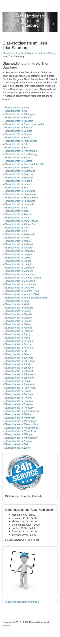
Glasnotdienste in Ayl (15, 110)
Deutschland (27, 53)
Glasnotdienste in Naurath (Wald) (22, 294)
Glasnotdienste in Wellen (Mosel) (21, 427)
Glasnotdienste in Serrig (17, 381)
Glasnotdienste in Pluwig (17, 334)
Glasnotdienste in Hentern (18, 184)
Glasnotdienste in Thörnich (18, 401)
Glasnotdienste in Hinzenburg (20, 194)
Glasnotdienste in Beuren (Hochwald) (24, 124)
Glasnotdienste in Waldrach (18, 414)
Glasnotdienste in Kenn (16, 227)
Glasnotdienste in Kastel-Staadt (21, 220)
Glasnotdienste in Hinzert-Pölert (21, 197)
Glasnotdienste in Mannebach (20, 274)
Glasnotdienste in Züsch (17, 447)
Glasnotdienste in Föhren (17, 157)
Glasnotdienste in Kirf (15, 230)
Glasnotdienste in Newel (17, 300)
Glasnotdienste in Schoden (18, 367)
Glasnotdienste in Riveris (17, 354)
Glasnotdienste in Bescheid (18, 120)
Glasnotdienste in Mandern (18, 270)
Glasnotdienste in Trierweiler (19, 407)
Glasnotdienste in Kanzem (18, 214)
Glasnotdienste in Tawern (17, 391)
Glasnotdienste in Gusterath (19, 174)
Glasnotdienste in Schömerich (20, 374)
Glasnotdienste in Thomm (18, 397)
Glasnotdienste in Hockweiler (19, 200)
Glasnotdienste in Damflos (18, 130)
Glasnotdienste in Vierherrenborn (22, 411)
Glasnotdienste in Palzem (17, 324)
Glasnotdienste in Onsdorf (18, 317)
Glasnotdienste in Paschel (18, 327)
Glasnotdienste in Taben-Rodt (20, 387)
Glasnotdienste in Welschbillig (20, 431)
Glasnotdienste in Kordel (17, 240)
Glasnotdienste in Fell (15, 144)
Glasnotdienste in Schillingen (19, 361)
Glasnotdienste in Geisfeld (18, 160)
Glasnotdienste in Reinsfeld (18, 347)
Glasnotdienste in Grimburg (19, 167)
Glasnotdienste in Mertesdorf (19, 280)
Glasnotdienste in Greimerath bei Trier (24, 164)
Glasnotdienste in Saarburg (18, 357)
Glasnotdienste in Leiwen (17, 257)
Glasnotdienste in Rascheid (18, 344)
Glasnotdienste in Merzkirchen (20, 284)
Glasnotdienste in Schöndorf (19, 377)
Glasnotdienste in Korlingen (19, 244)
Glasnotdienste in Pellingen (18, 331)
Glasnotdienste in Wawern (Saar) (21, 424)
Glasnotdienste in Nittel (16, 304)
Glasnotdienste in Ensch (17, 137)
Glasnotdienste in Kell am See (20, 224)
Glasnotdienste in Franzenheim (21, 150)
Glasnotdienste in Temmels (18, 394)
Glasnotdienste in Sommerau (19, 384)
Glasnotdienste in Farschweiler (20, 140)
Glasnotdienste (10, 53)
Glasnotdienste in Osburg (17, 321)
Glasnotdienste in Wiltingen (18, 434)
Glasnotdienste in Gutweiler (19, 177)
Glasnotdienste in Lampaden (19, 250)
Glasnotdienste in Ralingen (18, 341)
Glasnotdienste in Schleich (18, 364)
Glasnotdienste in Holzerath (19, 204)
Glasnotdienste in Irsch (16, 210)
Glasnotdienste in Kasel (16, 217)
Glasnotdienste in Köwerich (18, 247)
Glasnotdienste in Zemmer (18, 441)
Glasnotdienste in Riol (16, 351)
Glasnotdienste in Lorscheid (19, 267)
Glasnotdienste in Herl (16, 187)
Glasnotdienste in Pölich (17, 337)
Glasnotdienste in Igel (15, 207)
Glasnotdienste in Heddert (18, 180)
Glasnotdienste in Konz (16, 237)
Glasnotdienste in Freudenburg (20, 154)
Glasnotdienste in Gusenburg (19, 170)
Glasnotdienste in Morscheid (19, 287)
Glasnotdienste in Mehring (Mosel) (22, 277)
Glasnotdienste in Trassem (18, 404)
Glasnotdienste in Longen (18, 260)
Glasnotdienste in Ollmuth (18, 314)
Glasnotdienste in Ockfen (17, 310)
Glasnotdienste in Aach (16, 107)
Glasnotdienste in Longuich (18, 264)
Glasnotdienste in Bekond (18, 117)
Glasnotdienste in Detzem (18, 134)
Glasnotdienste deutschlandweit (22, 601)
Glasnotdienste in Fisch (16, 147)
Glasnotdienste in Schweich (19, 371)
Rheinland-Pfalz (45, 53)
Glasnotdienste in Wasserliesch (20, 421)
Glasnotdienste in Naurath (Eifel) (21, 290)
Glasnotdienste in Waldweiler (19, 417)
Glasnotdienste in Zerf (16, 444)
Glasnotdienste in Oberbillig (19, 307)
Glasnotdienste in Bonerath (18, 127)
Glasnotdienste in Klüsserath (19, 234)
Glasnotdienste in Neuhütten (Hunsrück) (25, 297)
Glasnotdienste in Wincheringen (21, 437)
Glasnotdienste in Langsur (18, 254)
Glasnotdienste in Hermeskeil (19, 190)
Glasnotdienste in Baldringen (19, 114)
